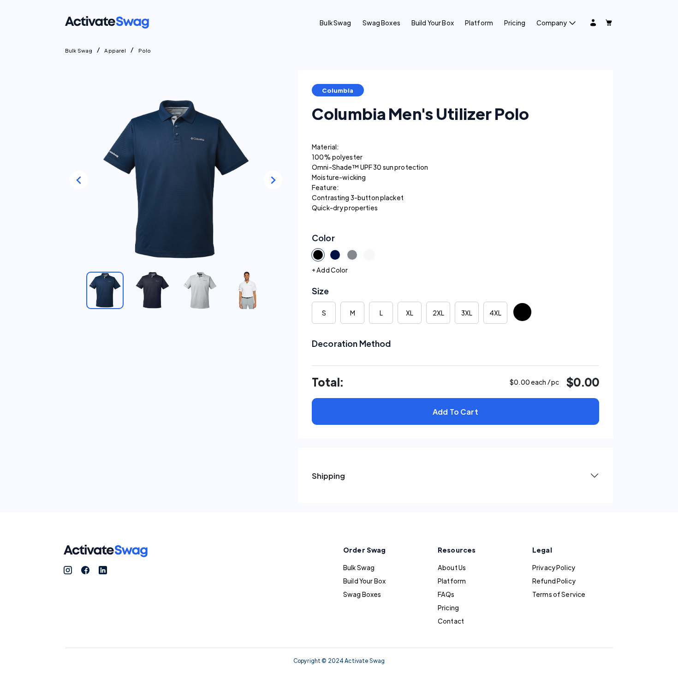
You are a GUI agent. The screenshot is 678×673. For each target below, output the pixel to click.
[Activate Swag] (107, 21)
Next (273, 180)
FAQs (446, 594)
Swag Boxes (381, 22)
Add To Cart (455, 412)
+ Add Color (330, 270)
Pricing (514, 22)
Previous (79, 180)
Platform (479, 22)
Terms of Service (558, 594)
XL (409, 313)
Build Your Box (432, 22)
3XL (466, 313)
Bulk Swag (335, 22)
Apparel (115, 50)
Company (551, 22)
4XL (495, 313)
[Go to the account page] (593, 22)
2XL (438, 313)
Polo (144, 50)
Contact (451, 621)
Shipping (328, 476)
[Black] (522, 312)
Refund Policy (554, 581)
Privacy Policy (553, 567)
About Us (452, 567)
